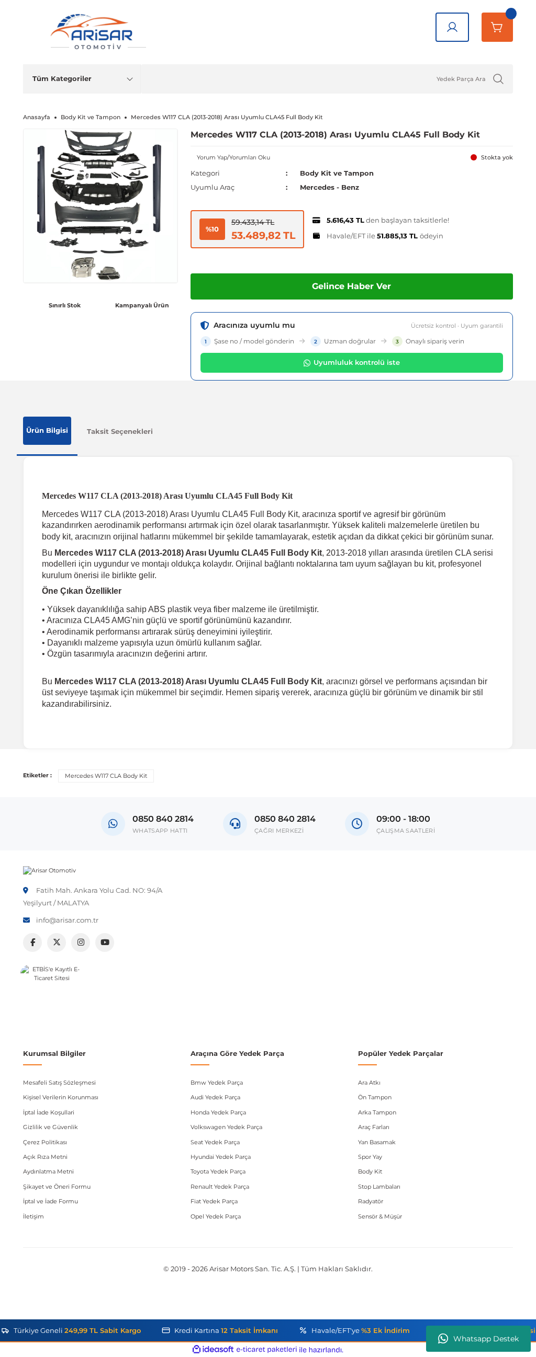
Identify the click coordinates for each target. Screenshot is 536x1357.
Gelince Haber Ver (351, 286)
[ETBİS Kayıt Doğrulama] (51, 996)
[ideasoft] (213, 1349)
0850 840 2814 (285, 819)
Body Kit (370, 1171)
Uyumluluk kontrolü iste (357, 362)
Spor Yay (370, 1156)
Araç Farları (373, 1127)
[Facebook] (32, 942)
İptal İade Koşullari (48, 1112)
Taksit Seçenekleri (120, 431)
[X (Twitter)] (56, 942)
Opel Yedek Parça (216, 1216)
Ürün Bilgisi (47, 430)
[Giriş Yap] (452, 27)
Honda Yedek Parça (218, 1112)
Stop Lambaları (379, 1186)
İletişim (33, 1216)
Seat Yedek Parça (215, 1142)
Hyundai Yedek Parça (221, 1156)
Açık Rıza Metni (45, 1156)
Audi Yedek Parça (215, 1097)
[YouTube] (104, 942)
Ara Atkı (369, 1082)
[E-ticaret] (266, 1350)
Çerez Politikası (45, 1142)
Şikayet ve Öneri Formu (57, 1186)
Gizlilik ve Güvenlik (50, 1127)
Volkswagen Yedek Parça (226, 1127)
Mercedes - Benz (329, 187)
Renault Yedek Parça (220, 1186)
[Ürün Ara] (498, 79)
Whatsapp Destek (486, 1338)
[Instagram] (80, 942)
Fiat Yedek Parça (214, 1201)
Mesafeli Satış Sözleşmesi (59, 1082)
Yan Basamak (377, 1142)
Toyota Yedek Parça (218, 1171)
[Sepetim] (497, 27)
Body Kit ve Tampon (337, 173)
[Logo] (49, 870)
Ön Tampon (375, 1097)
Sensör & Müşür (380, 1216)
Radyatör (370, 1201)
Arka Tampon (377, 1112)
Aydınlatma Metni (48, 1171)
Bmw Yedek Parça (217, 1082)
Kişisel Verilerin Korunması (60, 1097)
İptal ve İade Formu (50, 1201)
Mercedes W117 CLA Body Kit (106, 775)
